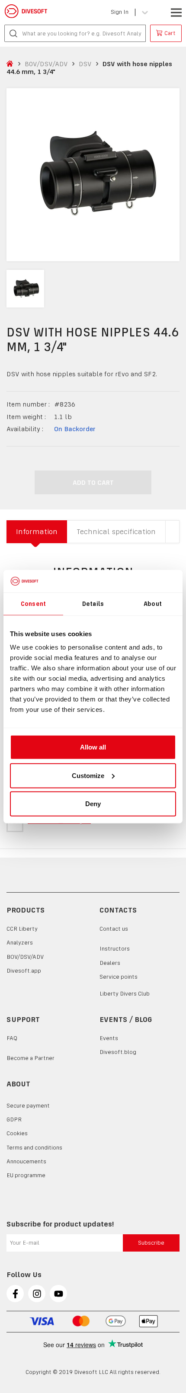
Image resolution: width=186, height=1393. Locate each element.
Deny (93, 803)
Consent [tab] (33, 603)
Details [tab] (93, 603)
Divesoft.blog (117, 1052)
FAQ (11, 1038)
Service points (118, 976)
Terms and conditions (34, 1147)
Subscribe (151, 1242)
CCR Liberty (22, 928)
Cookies (17, 1133)
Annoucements (26, 1161)
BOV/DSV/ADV (46, 63)
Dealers (109, 963)
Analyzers (19, 942)
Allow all (93, 747)
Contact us (113, 928)
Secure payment (28, 1105)
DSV (85, 63)
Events (108, 1038)
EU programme (25, 1175)
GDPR (14, 1119)
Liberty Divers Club (124, 993)
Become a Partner (30, 1058)
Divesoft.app (23, 970)
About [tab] (153, 603)
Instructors (114, 948)
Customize (88, 775)
